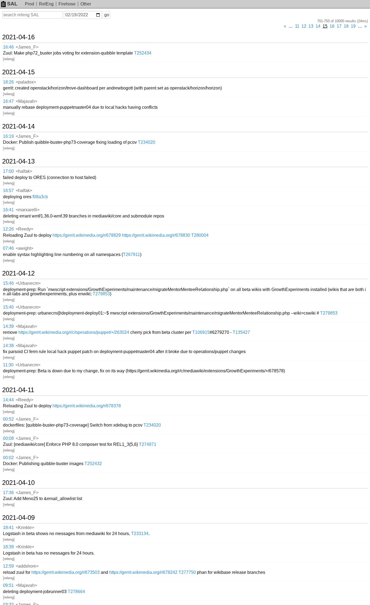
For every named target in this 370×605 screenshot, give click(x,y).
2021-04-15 (18, 72)
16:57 (8, 190)
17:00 (8, 171)
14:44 (8, 400)
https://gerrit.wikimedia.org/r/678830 (156, 235)
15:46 (8, 283)
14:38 (8, 345)
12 (303, 26)
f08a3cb (40, 196)
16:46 (8, 47)
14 (318, 26)
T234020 (146, 142)
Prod (29, 4)
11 (297, 26)
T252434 (142, 53)
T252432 (93, 463)
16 (332, 26)
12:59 (8, 566)
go (106, 14)
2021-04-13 (18, 161)
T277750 (187, 572)
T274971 (147, 444)
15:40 (8, 307)
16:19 (8, 136)
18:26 (8, 82)
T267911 (131, 254)
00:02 (8, 457)
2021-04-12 (18, 273)
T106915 (201, 332)
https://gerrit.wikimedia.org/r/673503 (65, 572)
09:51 (8, 585)
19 (353, 26)
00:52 (8, 419)
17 (339, 26)
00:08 (8, 438)
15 (325, 26)
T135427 (241, 332)
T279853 (101, 294)
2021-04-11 (18, 390)
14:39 (8, 326)
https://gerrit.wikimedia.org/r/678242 (143, 572)
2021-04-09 (18, 518)
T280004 (200, 235)
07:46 (8, 248)
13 (311, 26)
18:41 (8, 527)
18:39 (8, 547)
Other (85, 4)
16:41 (8, 209)
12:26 (8, 229)
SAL (12, 4)
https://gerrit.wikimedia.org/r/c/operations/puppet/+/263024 (73, 332)
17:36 (8, 492)
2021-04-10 (18, 483)
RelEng (46, 4)
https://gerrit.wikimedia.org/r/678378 (87, 406)
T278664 (76, 591)
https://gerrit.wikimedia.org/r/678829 (87, 235)
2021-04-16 (18, 37)
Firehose (67, 4)
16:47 (8, 101)
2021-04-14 (18, 126)
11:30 (8, 365)
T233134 (139, 533)
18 (346, 26)
